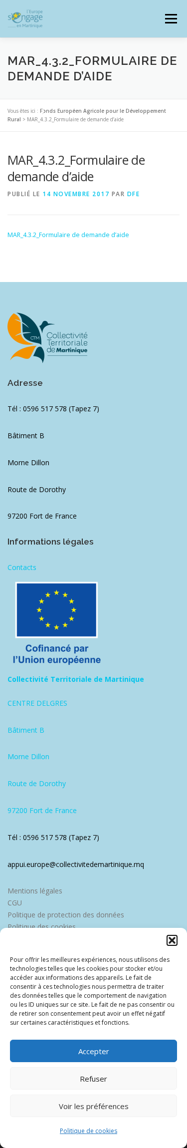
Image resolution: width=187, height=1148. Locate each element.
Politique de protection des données (65, 914)
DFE (133, 194)
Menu (170, 18)
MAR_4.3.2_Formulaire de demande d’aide (68, 235)
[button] (172, 940)
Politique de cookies (88, 1131)
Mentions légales (34, 890)
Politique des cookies (41, 926)
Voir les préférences (94, 1106)
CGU (14, 902)
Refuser (93, 1079)
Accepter (93, 1051)
